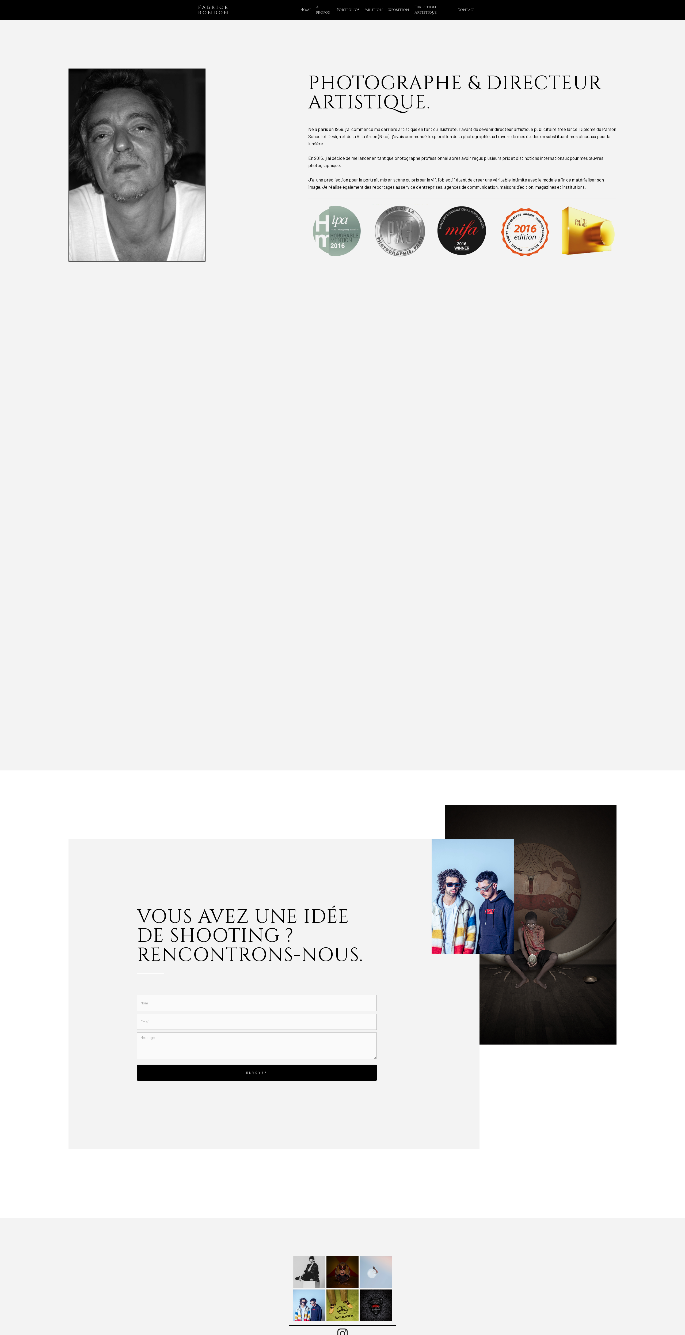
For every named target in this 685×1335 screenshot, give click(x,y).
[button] (345, 9)
